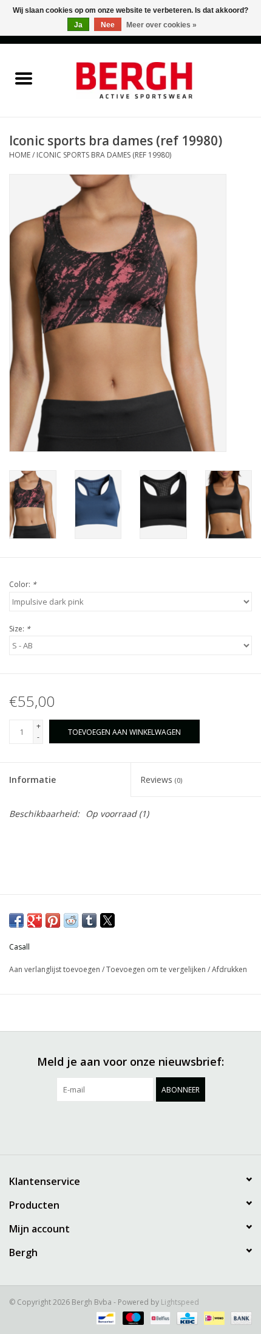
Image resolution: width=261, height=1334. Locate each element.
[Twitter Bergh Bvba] (87, 1126)
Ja (78, 25)
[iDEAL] (213, 1317)
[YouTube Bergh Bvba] (152, 1126)
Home (19, 155)
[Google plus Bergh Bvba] (108, 1126)
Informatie (32, 779)
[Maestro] (132, 1317)
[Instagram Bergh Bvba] (196, 1126)
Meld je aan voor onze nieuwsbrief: (130, 1061)
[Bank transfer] (239, 1317)
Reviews (161, 779)
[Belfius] (159, 1317)
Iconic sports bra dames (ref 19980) (103, 155)
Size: (19, 629)
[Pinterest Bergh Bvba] (130, 1126)
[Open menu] (23, 78)
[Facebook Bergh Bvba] (65, 1126)
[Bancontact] (104, 1317)
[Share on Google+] (34, 920)
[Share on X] (107, 920)
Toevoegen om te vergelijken (157, 969)
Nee (108, 25)
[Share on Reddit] (71, 920)
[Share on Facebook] (16, 920)
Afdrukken (229, 969)
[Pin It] (53, 920)
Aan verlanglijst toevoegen (55, 969)
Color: (22, 584)
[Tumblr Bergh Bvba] (174, 1126)
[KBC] (185, 1317)
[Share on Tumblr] (89, 920)
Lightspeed (180, 1302)
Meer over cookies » (161, 25)
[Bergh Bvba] (154, 79)
